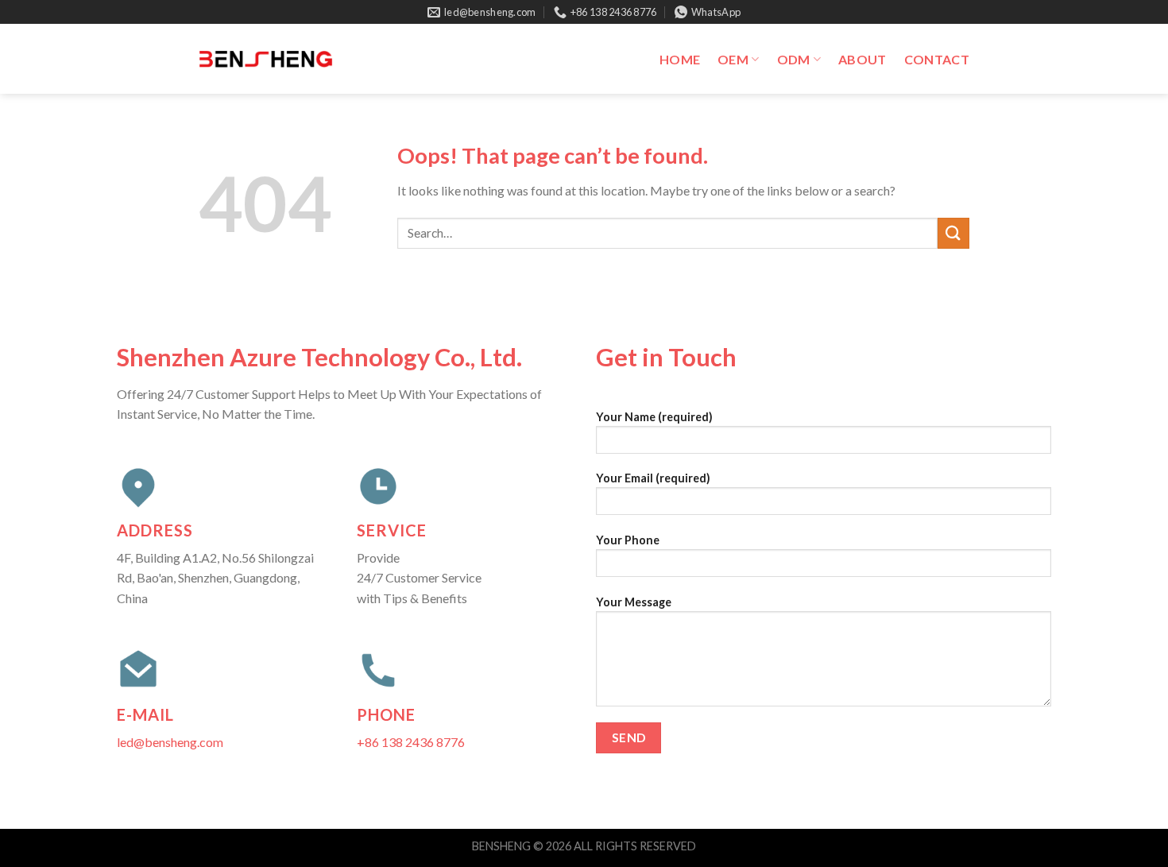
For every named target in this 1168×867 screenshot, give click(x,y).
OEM (732, 59)
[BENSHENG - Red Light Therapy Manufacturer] (266, 59)
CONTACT (936, 59)
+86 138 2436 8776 (411, 741)
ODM (793, 59)
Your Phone (627, 540)
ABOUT (862, 59)
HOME (679, 59)
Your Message (633, 602)
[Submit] (953, 233)
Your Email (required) (653, 478)
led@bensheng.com (170, 741)
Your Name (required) (654, 417)
